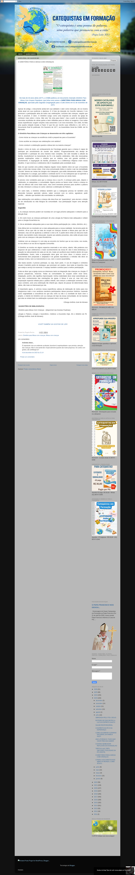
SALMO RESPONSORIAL (104, 725)
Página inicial (53, 365)
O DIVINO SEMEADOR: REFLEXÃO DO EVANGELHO (106, 744)
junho (98, 767)
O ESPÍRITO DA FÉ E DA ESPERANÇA (104, 729)
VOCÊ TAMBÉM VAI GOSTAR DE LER (52, 324)
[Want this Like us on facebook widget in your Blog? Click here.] (132, 873)
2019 (96, 791)
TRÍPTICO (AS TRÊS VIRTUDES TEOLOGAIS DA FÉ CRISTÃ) (106, 750)
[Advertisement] (104, 570)
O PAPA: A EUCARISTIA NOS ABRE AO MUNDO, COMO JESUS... (105, 761)
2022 (96, 782)
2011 (96, 814)
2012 (96, 811)
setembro (99, 709)
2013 (96, 808)
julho (97, 715)
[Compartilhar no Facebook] (45, 332)
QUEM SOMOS (31, 54)
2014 (96, 805)
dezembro (99, 700)
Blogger (72, 865)
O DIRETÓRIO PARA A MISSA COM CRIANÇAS (106, 756)
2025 (96, 692)
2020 (96, 788)
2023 (96, 698)
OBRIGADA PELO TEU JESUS (106, 717)
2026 (96, 689)
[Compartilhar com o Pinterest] (47, 332)
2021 (96, 785)
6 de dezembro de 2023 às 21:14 (33, 352)
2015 (96, 802)
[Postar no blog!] (42, 332)
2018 (96, 794)
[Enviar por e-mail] (40, 332)
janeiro (98, 778)
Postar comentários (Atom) (32, 369)
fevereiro (99, 776)
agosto (98, 712)
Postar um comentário (27, 357)
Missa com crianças (52, 335)
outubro (98, 706)
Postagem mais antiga (82, 365)
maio (97, 770)
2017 (96, 797)
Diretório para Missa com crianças (34, 335)
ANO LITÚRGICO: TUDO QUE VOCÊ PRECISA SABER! (106, 740)
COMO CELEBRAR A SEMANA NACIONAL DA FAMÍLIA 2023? (106, 734)
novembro (99, 703)
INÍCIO (20, 54)
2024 (96, 695)
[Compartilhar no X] (43, 332)
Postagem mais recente (24, 365)
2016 (96, 800)
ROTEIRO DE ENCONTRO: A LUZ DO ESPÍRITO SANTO (105, 721)
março (98, 773)
